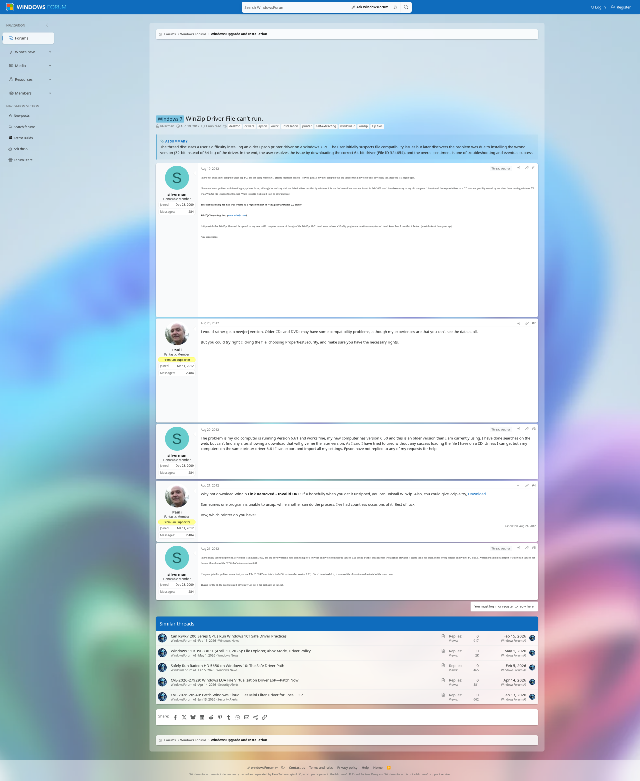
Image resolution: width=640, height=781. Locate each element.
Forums (21, 38)
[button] (50, 52)
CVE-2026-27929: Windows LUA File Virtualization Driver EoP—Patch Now (234, 680)
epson (262, 126)
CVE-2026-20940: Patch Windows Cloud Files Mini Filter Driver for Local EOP (237, 695)
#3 (534, 429)
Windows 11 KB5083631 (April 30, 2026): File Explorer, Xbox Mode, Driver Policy (241, 650)
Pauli (177, 349)
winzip (363, 126)
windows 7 (347, 126)
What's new (25, 51)
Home (377, 767)
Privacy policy (347, 767)
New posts (22, 115)
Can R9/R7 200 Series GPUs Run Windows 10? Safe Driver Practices (228, 636)
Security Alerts (228, 685)
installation (290, 126)
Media (20, 65)
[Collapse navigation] (47, 25)
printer (307, 126)
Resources (23, 79)
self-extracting (326, 126)
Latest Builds (23, 138)
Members (23, 93)
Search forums (24, 126)
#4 (534, 485)
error (274, 126)
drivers (249, 126)
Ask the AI (21, 148)
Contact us (297, 767)
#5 (534, 548)
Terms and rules (321, 767)
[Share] (519, 168)
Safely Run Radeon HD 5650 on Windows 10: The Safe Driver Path (227, 665)
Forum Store (23, 160)
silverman (167, 126)
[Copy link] (527, 168)
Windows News (228, 640)
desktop (234, 126)
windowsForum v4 (264, 767)
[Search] (406, 7)
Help (365, 767)
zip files (377, 126)
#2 (534, 323)
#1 (534, 168)
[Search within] (395, 7)
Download (477, 493)
